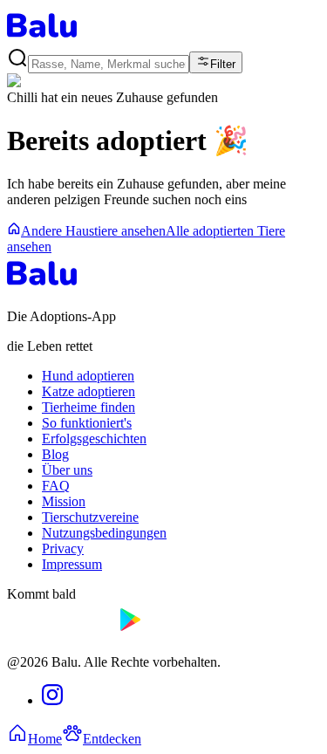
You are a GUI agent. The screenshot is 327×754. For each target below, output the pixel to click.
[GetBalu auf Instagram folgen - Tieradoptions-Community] (52, 700)
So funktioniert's (87, 422)
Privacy (63, 548)
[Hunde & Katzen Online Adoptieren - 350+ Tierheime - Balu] (42, 38)
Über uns (67, 470)
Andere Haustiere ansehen (93, 230)
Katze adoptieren (88, 391)
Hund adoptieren (88, 375)
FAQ (56, 485)
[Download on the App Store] (59, 632)
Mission (63, 501)
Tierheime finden (88, 407)
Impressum (72, 564)
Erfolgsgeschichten (94, 438)
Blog (55, 454)
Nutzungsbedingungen (104, 532)
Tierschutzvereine (90, 517)
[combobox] (108, 64)
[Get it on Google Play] (170, 632)
